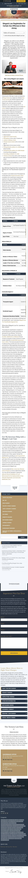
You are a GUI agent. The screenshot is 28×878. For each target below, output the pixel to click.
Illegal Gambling (20, 827)
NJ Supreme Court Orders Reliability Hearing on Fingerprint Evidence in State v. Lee (12, 546)
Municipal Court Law (5, 830)
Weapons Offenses (7, 511)
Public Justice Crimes (5, 833)
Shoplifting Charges (8, 696)
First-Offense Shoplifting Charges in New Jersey (12, 563)
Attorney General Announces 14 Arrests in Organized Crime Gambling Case (13, 568)
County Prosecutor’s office (17, 175)
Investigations (4, 829)
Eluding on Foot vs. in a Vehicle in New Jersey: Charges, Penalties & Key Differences (13, 558)
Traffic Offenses (4, 838)
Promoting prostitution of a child (11, 154)
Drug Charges (6, 503)
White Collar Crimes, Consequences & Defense (12, 531)
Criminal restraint (7, 155)
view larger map (8, 759)
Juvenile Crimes (10, 829)
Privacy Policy (9, 846)
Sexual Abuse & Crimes (8, 717)
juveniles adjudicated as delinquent (10, 336)
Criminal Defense (4, 821)
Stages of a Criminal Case (21, 835)
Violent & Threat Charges (9, 505)
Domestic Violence (7, 517)
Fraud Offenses (4, 827)
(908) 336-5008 (8, 3)
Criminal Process (20, 821)
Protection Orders (19, 832)
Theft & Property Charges (9, 508)
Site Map (3, 846)
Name (3, 617)
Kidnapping (6, 138)
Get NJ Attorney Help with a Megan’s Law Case (14, 35)
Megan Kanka (6, 98)
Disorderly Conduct (8, 709)
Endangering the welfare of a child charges (13, 150)
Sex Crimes (5, 514)
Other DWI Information (8, 701)
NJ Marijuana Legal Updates (15, 830)
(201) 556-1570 (22, 3)
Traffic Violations (7, 497)
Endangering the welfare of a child (11, 147)
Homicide (14, 827)
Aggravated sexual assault (9, 136)
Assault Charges (7, 692)
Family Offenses (16, 826)
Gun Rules (9, 827)
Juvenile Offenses (17, 829)
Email (3, 623)
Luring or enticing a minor (9, 140)
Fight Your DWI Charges (9, 688)
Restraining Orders (8, 519)
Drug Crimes (3, 826)
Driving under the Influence (6, 824)
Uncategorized (11, 838)
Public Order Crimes (13, 833)
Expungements (6, 525)
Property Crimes (12, 832)
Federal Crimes (22, 826)
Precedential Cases (4, 832)
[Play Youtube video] (14, 66)
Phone (3, 630)
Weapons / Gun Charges (9, 713)
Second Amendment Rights (6, 835)
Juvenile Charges (7, 522)
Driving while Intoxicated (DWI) (18, 824)
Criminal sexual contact (9, 141)
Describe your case (6, 636)
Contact (15, 846)
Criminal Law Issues (12, 821)
